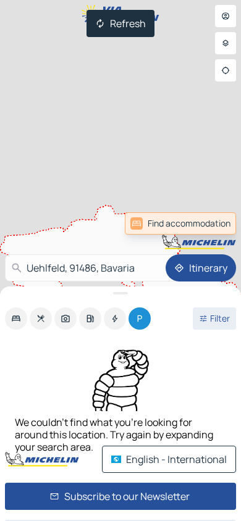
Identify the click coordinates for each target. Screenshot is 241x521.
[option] (16, 318)
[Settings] (225, 43)
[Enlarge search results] (120, 293)
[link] (180, 223)
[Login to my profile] (225, 16)
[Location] (225, 70)
